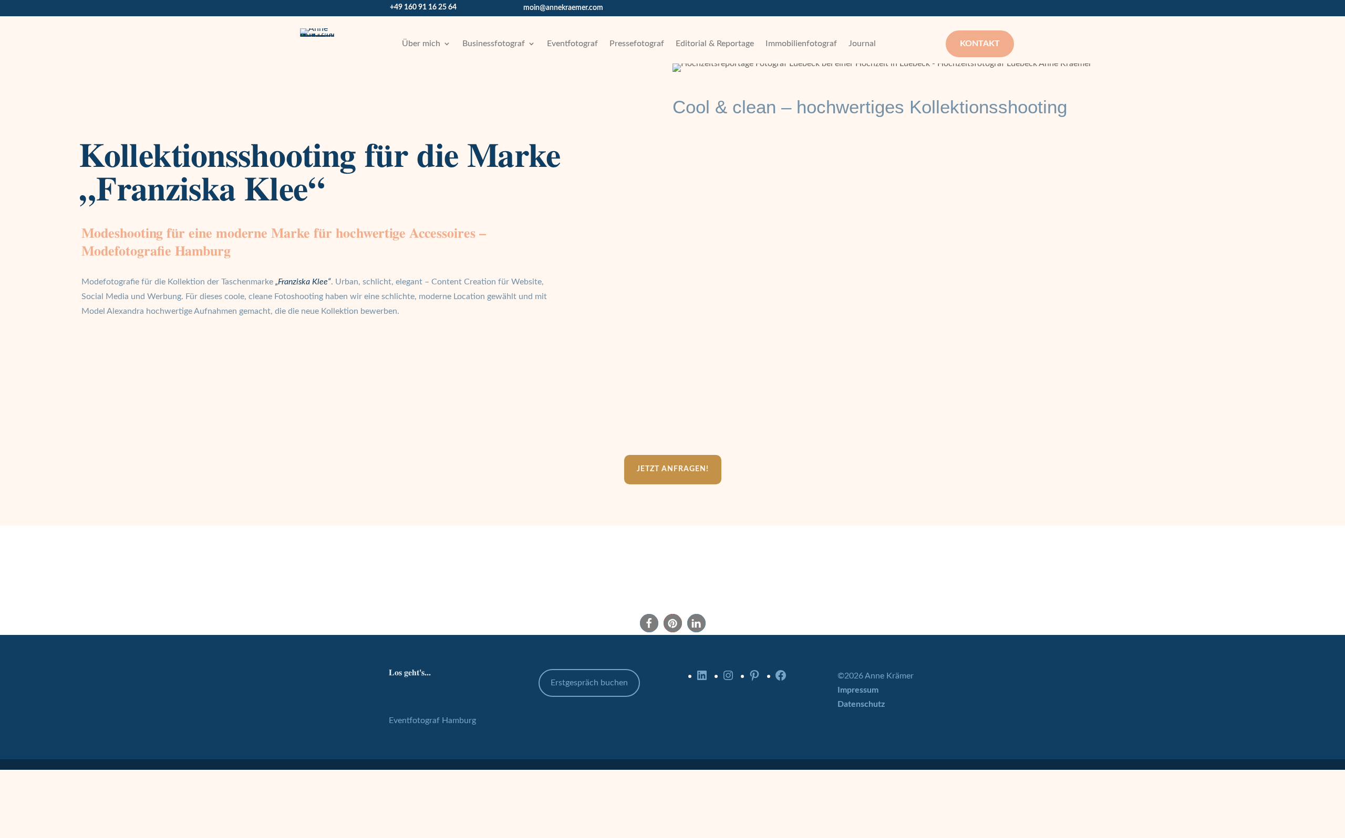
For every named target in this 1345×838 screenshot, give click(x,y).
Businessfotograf (493, 44)
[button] (649, 623)
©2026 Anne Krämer (875, 676)
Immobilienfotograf (801, 44)
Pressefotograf (636, 44)
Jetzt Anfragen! (673, 469)
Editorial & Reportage (715, 44)
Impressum (857, 690)
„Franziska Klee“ (303, 282)
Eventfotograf (572, 44)
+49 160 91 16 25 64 (423, 7)
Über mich (421, 44)
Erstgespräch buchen (589, 682)
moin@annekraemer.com (563, 8)
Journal (862, 44)
